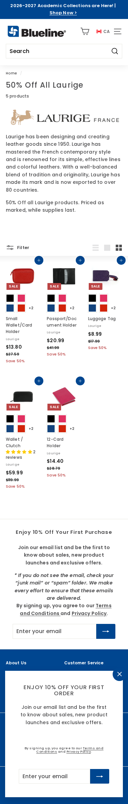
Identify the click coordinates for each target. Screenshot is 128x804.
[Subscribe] (99, 776)
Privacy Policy (79, 751)
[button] (19, 452)
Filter (22, 247)
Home (11, 73)
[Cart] (85, 31)
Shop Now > (63, 13)
